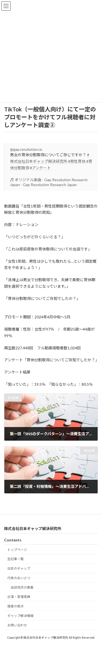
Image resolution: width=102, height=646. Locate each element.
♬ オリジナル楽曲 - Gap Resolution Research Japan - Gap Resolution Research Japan (49, 182)
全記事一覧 (15, 559)
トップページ (17, 549)
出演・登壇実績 (18, 597)
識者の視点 (15, 606)
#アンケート (40, 167)
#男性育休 (76, 161)
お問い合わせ (17, 625)
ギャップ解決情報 (20, 616)
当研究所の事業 (22, 587)
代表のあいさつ (18, 578)
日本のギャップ (18, 568)
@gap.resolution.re (26, 149)
